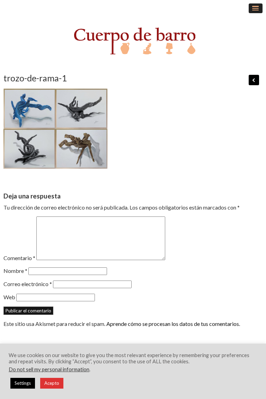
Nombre (15, 270)
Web (9, 297)
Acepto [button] (51, 383)
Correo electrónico (27, 284)
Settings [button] (23, 383)
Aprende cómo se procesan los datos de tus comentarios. (173, 323)
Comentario (19, 258)
